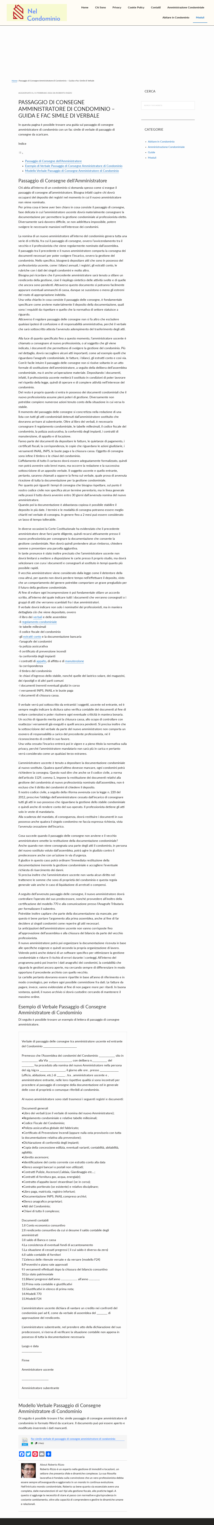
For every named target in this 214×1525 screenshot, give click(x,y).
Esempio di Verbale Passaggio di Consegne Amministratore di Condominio (73, 166)
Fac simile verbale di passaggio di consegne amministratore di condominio (73, 1439)
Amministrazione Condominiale (166, 147)
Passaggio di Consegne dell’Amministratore (53, 161)
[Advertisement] (107, 50)
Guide (151, 152)
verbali (37, 617)
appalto (41, 661)
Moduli (152, 157)
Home (14, 81)
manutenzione (74, 661)
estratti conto (32, 636)
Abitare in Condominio (161, 141)
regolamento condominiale (39, 622)
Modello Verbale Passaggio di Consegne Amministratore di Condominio (72, 170)
